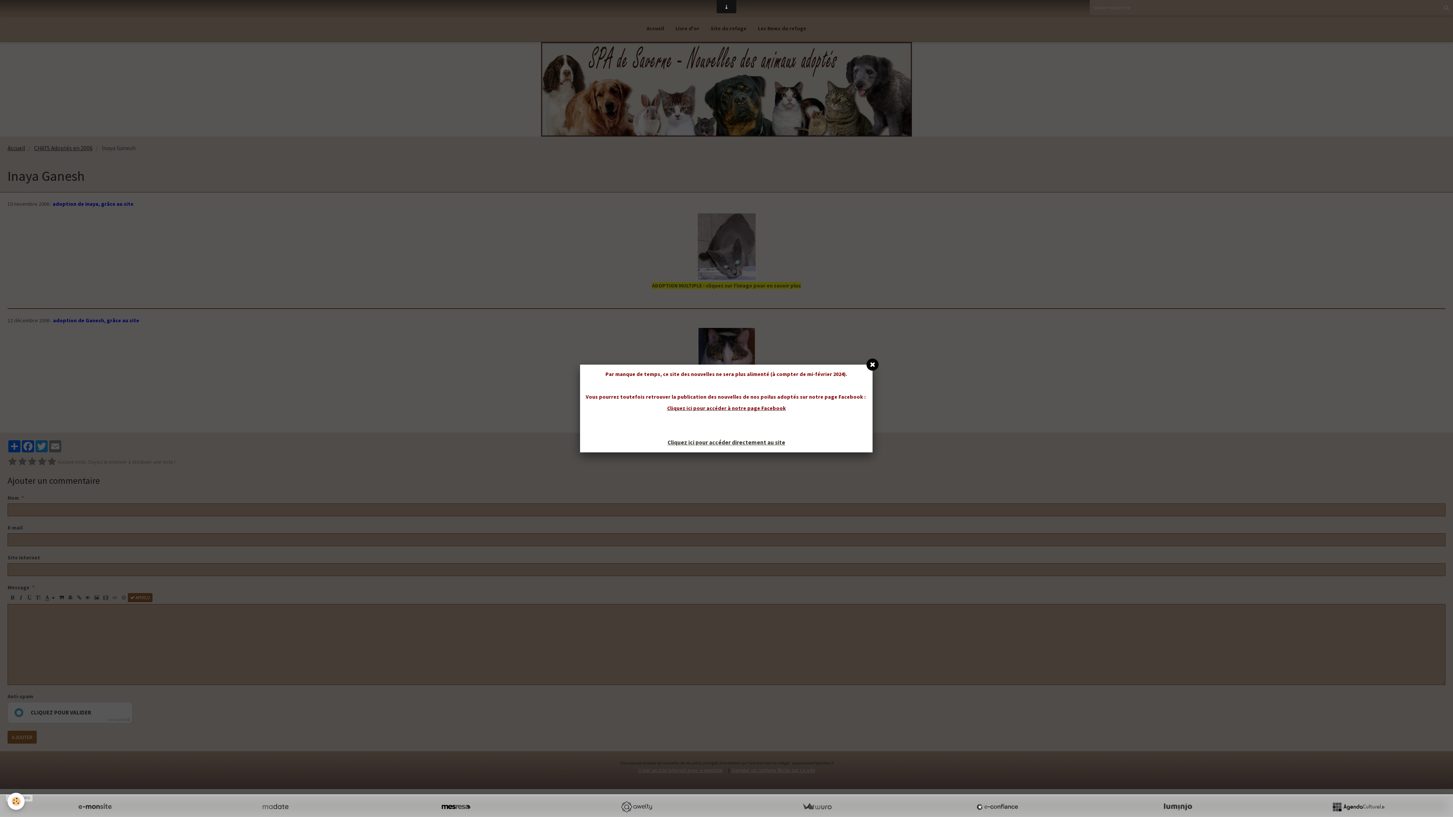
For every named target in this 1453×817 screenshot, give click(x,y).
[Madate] (275, 806)
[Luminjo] (1178, 806)
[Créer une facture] (817, 806)
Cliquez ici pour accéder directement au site (726, 442)
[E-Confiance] (997, 806)
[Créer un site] (95, 806)
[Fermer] (873, 365)
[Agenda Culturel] (1358, 806)
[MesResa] (456, 806)
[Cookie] (16, 801)
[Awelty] (636, 806)
